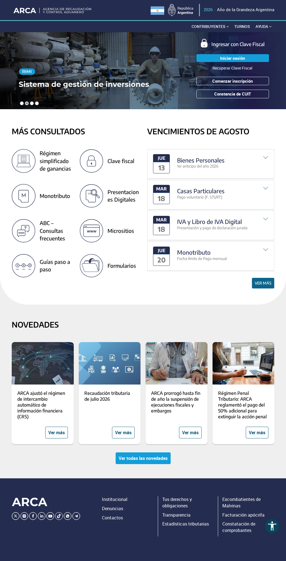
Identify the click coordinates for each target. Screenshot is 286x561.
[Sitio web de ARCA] (29, 502)
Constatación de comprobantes (238, 527)
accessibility (272, 526)
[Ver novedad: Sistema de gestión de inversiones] (143, 70)
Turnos (242, 26)
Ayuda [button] (262, 26)
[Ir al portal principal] (53, 10)
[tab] (210, 164)
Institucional (114, 499)
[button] (210, 164)
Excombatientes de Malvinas (241, 502)
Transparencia (176, 515)
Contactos (112, 518)
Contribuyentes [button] (209, 26)
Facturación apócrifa (243, 515)
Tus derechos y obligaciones (177, 502)
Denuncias (112, 508)
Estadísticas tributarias (185, 524)
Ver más (263, 283)
